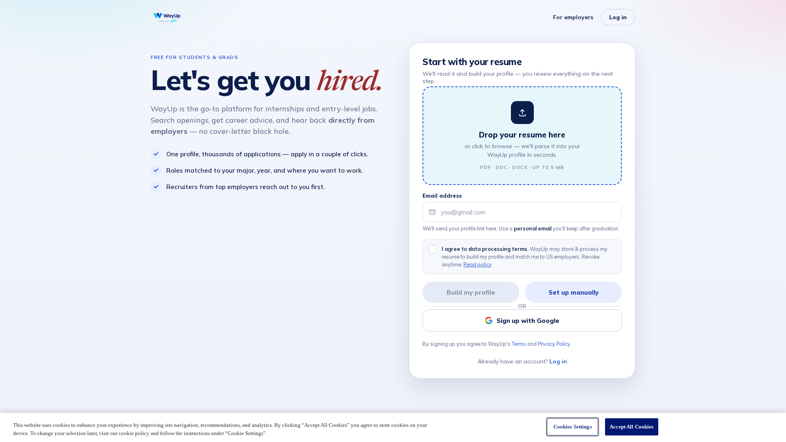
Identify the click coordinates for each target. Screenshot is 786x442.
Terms (519, 344)
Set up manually (574, 292)
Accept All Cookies (631, 427)
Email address (442, 195)
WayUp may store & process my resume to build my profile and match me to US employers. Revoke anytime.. (525, 257)
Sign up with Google (528, 321)
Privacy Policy (554, 344)
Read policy (477, 264)
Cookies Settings (572, 427)
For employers (573, 17)
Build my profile (471, 292)
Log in (618, 17)
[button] (522, 135)
